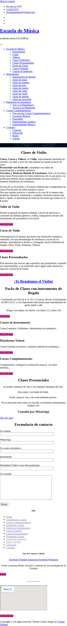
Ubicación (17, 133)
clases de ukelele (20, 96)
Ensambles (17, 119)
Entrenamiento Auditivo (24, 121)
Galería (16, 138)
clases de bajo (19, 85)
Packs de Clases (20, 65)
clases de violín (19, 93)
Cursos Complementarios (18, 110)
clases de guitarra (20, 82)
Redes (15, 135)
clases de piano (19, 79)
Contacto (10, 127)
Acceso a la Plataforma (23, 107)
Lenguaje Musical (21, 116)
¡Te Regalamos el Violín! (33, 281)
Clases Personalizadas (23, 63)
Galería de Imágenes (22, 71)
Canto (15, 54)
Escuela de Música (19, 30)
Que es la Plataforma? (23, 105)
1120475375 (12, 9)
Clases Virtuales (20, 68)
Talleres (16, 57)
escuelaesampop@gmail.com (20, 12)
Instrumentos (18, 51)
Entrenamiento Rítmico (23, 124)
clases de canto (19, 91)
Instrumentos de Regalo (24, 77)
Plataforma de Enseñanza (18, 102)
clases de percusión (21, 99)
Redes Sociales (13, 542)
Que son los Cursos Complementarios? (31, 113)
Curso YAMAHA (21, 60)
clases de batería (20, 88)
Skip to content (7, 1)
